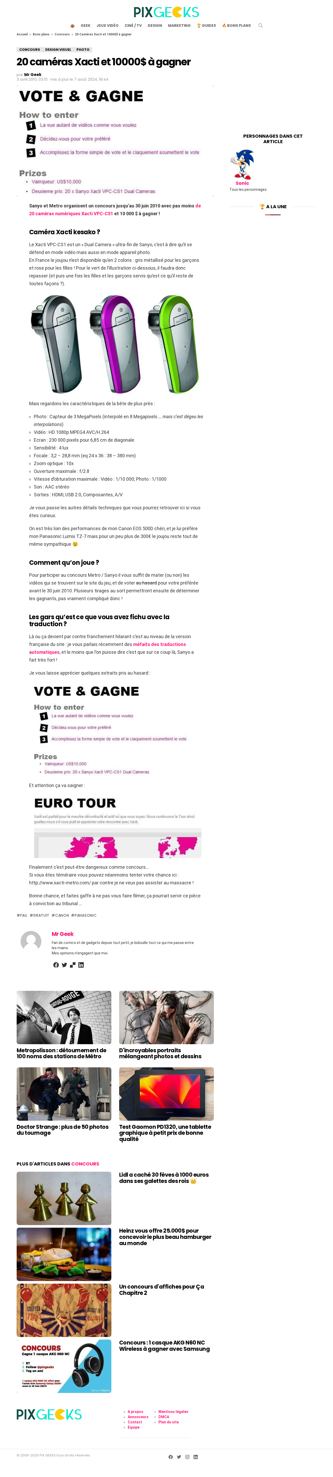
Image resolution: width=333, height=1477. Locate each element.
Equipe (133, 1427)
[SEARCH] (261, 25)
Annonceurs (138, 1417)
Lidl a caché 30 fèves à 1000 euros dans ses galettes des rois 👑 (164, 1178)
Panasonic (86, 915)
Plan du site (168, 1422)
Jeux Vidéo (108, 25)
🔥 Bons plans (236, 25)
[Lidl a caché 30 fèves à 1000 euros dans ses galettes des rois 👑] (64, 1198)
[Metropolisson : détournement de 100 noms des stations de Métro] (64, 1017)
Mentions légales (173, 1412)
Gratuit (41, 915)
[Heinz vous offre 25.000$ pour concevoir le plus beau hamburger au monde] (64, 1254)
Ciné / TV (133, 25)
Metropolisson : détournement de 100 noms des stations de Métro (61, 1053)
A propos (135, 1412)
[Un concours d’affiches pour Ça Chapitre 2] (64, 1310)
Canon (62, 915)
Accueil (22, 34)
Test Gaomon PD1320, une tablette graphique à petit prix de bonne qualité (165, 1133)
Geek (86, 25)
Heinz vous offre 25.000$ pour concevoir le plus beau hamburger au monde (165, 1237)
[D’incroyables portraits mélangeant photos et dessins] (166, 1017)
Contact (135, 1422)
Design (155, 25)
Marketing (179, 25)
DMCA (163, 1417)
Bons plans (41, 34)
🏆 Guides (206, 25)
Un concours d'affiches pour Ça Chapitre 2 (161, 1290)
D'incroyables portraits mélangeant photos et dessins (160, 1053)
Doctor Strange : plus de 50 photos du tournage (62, 1130)
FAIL (24, 915)
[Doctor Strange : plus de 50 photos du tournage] (64, 1094)
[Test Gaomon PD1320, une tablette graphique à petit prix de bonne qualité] (166, 1094)
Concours (62, 34)
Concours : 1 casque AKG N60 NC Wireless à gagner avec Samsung (164, 1346)
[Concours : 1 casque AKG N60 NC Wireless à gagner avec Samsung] (64, 1366)
